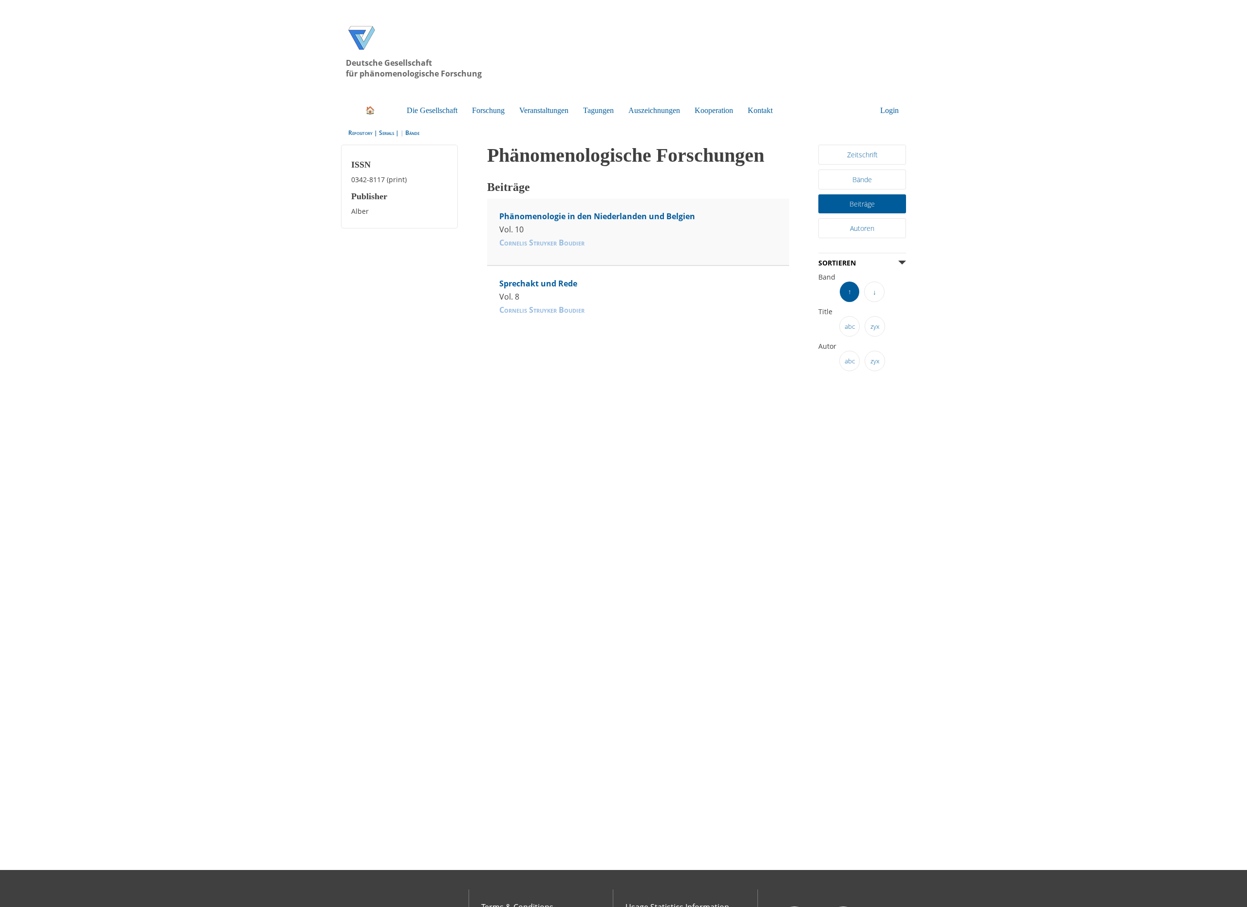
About (492, 890)
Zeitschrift (862, 128)
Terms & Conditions (514, 881)
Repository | (363, 107)
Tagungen (614, 85)
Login (890, 85)
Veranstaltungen (555, 85)
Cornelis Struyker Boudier (541, 214)
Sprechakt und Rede (533, 254)
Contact (495, 900)
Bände (412, 107)
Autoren (862, 199)
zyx (875, 294)
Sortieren (836, 233)
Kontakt (785, 85)
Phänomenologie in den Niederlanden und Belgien (584, 191)
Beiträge (862, 175)
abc (849, 294)
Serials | (389, 107)
